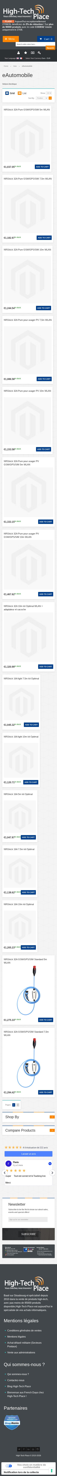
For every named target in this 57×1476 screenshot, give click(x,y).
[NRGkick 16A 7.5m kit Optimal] (20, 872)
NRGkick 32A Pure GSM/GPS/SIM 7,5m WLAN (28, 178)
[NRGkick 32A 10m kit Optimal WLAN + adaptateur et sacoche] (28, 637)
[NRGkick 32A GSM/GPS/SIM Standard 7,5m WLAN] (28, 1063)
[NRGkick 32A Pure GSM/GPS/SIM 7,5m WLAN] (28, 209)
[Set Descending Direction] (50, 98)
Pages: (8, 1105)
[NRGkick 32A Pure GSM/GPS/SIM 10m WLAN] (27, 279)
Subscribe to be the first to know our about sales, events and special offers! (28, 1210)
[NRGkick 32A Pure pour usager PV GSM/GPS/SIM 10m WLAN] (28, 565)
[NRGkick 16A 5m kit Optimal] (20, 816)
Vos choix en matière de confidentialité (31, 1466)
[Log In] (39, 52)
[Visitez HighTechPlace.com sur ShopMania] (12, 1416)
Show (42, 93)
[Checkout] (32, 52)
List (24, 93)
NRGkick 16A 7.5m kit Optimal (19, 849)
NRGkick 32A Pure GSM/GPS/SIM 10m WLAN (27, 249)
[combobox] (31, 44)
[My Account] (18, 52)
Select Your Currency (33, 58)
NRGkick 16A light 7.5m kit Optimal (21, 678)
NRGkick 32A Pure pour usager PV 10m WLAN (27, 391)
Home (6, 66)
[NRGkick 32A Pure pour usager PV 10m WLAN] (27, 421)
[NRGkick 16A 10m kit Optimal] (20, 927)
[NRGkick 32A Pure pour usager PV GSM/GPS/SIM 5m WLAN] (28, 492)
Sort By (31, 98)
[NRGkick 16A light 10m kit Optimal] (21, 760)
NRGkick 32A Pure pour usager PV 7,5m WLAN (28, 320)
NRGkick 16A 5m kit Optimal (18, 794)
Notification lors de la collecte (21, 1472)
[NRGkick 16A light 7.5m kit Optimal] (21, 702)
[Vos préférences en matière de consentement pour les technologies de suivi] (52, 1471)
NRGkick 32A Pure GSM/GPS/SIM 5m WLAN (27, 109)
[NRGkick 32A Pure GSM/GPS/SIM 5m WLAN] (27, 139)
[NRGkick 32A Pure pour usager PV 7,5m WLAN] (28, 350)
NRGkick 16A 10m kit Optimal (19, 904)
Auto (15, 66)
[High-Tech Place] (28, 6)
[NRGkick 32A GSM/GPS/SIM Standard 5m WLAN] (28, 990)
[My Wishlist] (25, 52)
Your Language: (10, 58)
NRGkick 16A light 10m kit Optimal (21, 736)
